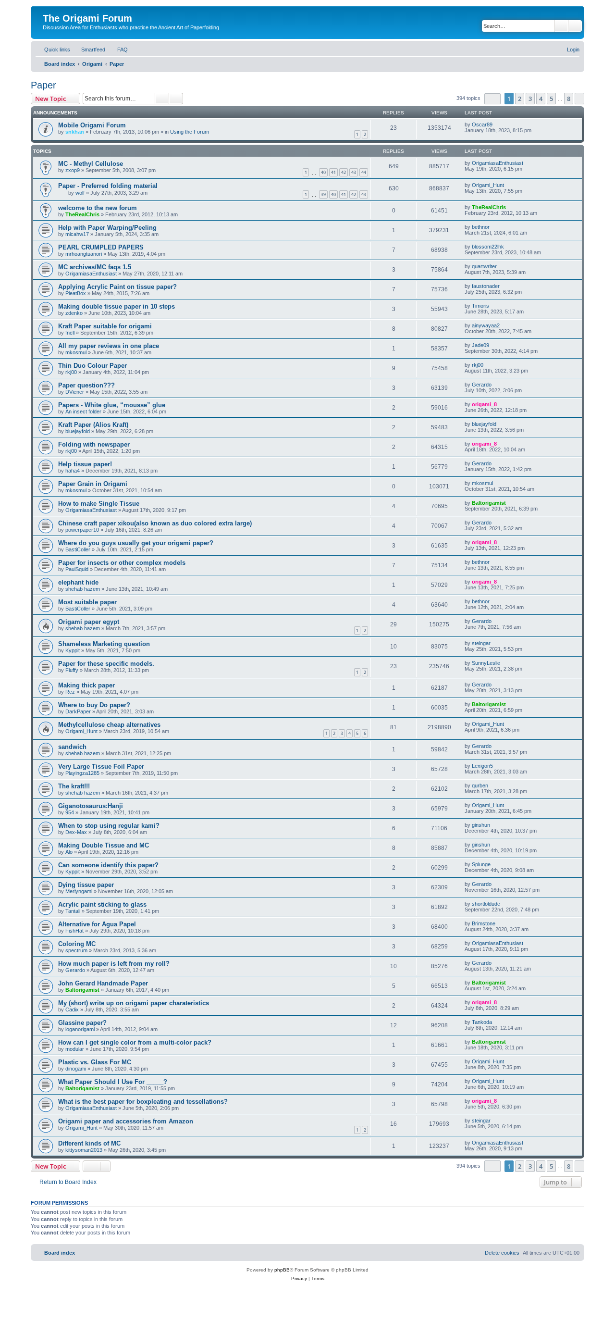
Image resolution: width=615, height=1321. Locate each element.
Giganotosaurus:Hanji (90, 806)
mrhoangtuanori (83, 254)
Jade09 (480, 345)
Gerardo (482, 384)
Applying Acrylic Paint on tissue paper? (117, 286)
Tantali (72, 911)
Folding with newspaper (94, 444)
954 (69, 812)
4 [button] (540, 98)
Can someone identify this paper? (108, 865)
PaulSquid (76, 569)
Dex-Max (76, 832)
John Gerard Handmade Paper (103, 983)
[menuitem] (89, 49)
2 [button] (519, 98)
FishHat (74, 931)
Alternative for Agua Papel (97, 924)
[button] (492, 98)
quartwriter (484, 266)
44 (363, 172)
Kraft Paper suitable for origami (105, 326)
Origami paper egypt (88, 621)
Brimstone (483, 923)
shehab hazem (82, 589)
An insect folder (83, 411)
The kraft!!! (74, 786)
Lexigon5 (482, 766)
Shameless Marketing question (104, 644)
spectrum (76, 950)
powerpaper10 (82, 530)
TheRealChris (82, 214)
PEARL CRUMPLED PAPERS (101, 247)
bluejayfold (77, 431)
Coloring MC (77, 943)
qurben (480, 785)
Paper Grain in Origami (92, 483)
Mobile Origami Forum (92, 125)
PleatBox (75, 293)
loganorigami (80, 1029)
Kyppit (72, 650)
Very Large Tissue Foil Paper (101, 766)
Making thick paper (86, 685)
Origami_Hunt (488, 185)
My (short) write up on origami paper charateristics (133, 1003)
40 (323, 172)
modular (74, 1049)
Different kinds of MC (89, 1143)
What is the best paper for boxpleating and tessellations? (143, 1101)
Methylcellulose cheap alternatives (109, 724)
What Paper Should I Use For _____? (112, 1081)
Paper (43, 85)
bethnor (481, 227)
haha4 (72, 471)
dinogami (75, 1069)
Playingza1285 (82, 773)
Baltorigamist (489, 503)
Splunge (481, 864)
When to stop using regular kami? (109, 825)
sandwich (72, 746)
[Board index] (48, 8)
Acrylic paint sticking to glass (102, 904)
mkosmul (75, 352)
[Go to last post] (497, 124)
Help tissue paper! (85, 464)
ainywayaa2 (486, 325)
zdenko (74, 313)
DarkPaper (78, 711)
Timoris (480, 306)
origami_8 (484, 404)
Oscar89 (482, 124)
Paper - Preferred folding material (108, 185)
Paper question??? (86, 385)
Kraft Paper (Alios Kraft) (93, 424)
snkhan (74, 132)
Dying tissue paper (86, 884)
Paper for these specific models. (106, 663)
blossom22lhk (488, 246)
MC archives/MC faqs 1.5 (94, 267)
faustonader (486, 286)
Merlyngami (78, 891)
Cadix (72, 1009)
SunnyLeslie (486, 663)
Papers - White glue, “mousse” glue (111, 405)
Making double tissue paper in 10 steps (116, 306)
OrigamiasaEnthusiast (497, 163)
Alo (69, 852)
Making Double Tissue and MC (103, 845)
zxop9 (72, 170)
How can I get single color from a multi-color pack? (134, 1042)
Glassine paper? (82, 1022)
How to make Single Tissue (98, 503)
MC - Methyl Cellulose (90, 163)
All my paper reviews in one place (108, 345)
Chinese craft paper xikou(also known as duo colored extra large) (155, 523)
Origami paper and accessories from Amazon (125, 1121)
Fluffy (71, 670)
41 (333, 172)
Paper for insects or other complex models (121, 562)
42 (343, 172)
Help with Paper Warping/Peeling (107, 227)
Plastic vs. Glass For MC (94, 1062)
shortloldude (486, 904)
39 (323, 194)
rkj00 (71, 372)
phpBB (282, 1269)
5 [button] (551, 98)
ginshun (481, 825)
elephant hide (78, 582)
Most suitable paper (87, 602)
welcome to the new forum (97, 208)
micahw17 (77, 234)
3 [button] (530, 98)
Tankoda (482, 1022)
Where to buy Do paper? (94, 705)
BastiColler (77, 549)
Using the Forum (189, 132)
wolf (80, 193)
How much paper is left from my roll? (114, 963)
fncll (69, 333)
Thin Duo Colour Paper (92, 365)
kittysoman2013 (83, 1150)
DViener (74, 392)
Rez (70, 692)
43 (353, 172)
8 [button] (568, 98)
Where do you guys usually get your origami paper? (135, 543)
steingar (481, 643)
